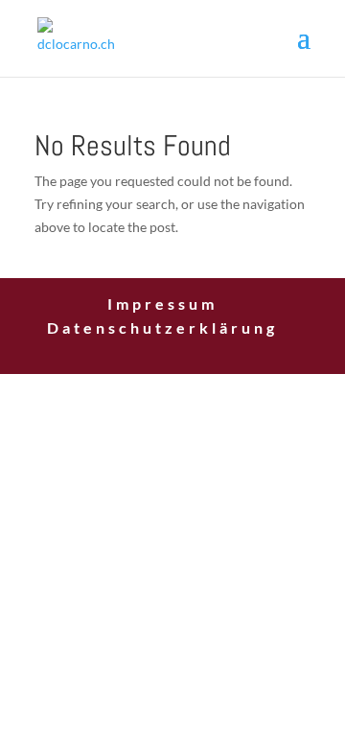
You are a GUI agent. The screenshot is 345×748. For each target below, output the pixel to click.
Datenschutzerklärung (162, 327)
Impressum (162, 303)
